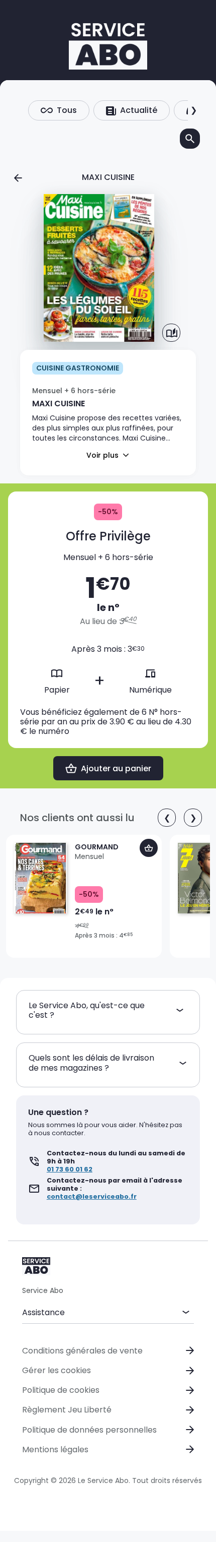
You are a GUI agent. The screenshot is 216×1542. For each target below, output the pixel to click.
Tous (67, 110)
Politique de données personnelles (89, 1430)
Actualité (138, 110)
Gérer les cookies (56, 1370)
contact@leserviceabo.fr (92, 1196)
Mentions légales (55, 1449)
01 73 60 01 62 (69, 1169)
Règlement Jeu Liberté (67, 1409)
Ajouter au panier (116, 768)
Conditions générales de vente (82, 1350)
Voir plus (102, 455)
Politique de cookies (60, 1390)
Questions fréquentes (64, 1332)
